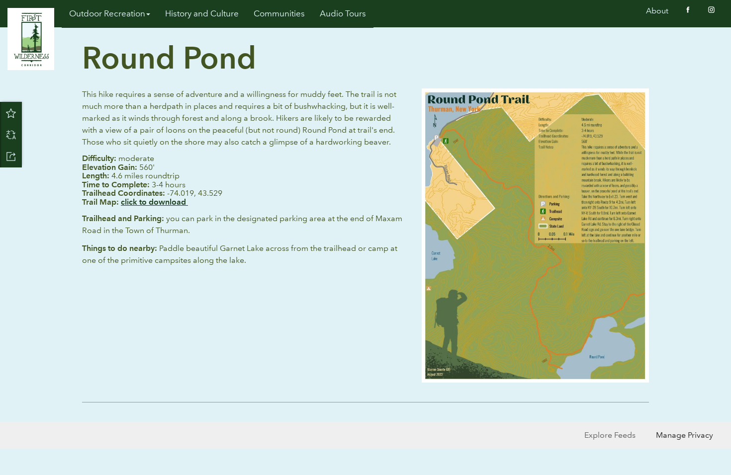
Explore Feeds (610, 435)
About (657, 10)
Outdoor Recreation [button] (107, 13)
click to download (154, 202)
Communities (279, 13)
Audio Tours (343, 13)
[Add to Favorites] (11, 113)
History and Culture (202, 13)
